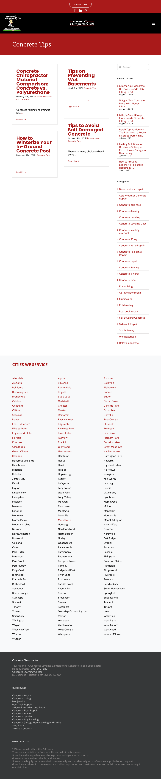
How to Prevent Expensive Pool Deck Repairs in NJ (131, 164)
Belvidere (17, 387)
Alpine (61, 378)
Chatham (17, 405)
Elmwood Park (66, 428)
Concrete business (43, 96)
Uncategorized (93, 138)
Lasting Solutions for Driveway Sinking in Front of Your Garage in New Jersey (132, 148)
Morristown (64, 520)
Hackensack (65, 451)
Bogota (62, 392)
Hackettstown (112, 451)
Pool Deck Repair (22, 704)
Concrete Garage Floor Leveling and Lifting (36, 722)
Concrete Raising (22, 713)
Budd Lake (64, 396)
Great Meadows (113, 447)
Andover (109, 378)
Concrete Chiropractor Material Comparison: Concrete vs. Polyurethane (33, 82)
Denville (108, 415)
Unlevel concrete (129, 342)
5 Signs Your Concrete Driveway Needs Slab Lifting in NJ (132, 88)
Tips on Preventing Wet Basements (82, 77)
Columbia (109, 410)
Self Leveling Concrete (132, 317)
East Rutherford (21, 424)
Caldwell (17, 401)
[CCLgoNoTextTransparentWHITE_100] (11, 16)
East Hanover (65, 419)
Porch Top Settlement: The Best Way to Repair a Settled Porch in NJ (132, 132)
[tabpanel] (80, 509)
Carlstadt (63, 401)
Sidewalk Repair (128, 324)
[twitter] (86, 10)
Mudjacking (125, 298)
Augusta (17, 382)
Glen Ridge (18, 447)
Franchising (126, 286)
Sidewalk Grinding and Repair (29, 707)
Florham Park (111, 437)
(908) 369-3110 (38, 668)
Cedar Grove (111, 401)
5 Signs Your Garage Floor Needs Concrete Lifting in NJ (131, 118)
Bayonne (63, 382)
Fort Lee (17, 442)
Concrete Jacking (129, 211)
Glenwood (64, 447)
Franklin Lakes (112, 442)
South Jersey (126, 330)
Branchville (18, 396)
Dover (15, 419)
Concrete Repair (21, 695)
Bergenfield (64, 387)
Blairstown (110, 387)
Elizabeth (109, 424)
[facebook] (75, 10)
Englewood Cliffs (21, 433)
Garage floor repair (130, 292)
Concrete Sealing (129, 267)
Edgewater (64, 424)
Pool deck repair (128, 311)
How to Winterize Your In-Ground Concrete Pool (34, 144)
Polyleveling (126, 305)
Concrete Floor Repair (25, 710)
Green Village (20, 451)
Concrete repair (128, 261)
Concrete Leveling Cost (132, 223)
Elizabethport (20, 428)
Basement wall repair (131, 189)
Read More (21, 119)
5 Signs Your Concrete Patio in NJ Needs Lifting (132, 103)
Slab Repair (18, 725)
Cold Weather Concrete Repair (132, 197)
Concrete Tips (22, 99)
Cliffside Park (111, 405)
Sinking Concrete (22, 728)
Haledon (17, 456)
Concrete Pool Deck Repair (130, 253)
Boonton (108, 392)
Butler (107, 396)
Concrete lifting (128, 239)
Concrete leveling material (129, 232)
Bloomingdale (20, 392)
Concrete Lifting (21, 698)
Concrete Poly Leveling (25, 719)
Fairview (62, 437)
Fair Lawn (109, 433)
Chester (62, 405)
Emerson (109, 428)
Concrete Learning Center (27, 671)
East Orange (111, 419)
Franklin (62, 442)
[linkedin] (80, 10)
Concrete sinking (129, 273)
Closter (62, 410)
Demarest (63, 415)
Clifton (16, 410)
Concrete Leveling (129, 217)
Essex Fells (64, 433)
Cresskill (17, 415)
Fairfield (17, 437)
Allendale (17, 378)
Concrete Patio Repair (132, 245)
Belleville (109, 382)
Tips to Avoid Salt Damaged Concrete (85, 129)
